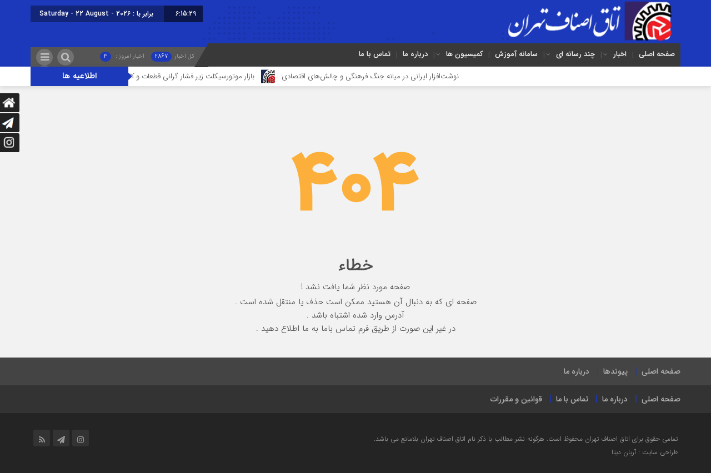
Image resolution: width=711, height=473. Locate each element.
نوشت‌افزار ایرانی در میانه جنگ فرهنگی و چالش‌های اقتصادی (381, 76)
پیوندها (615, 371)
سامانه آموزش (516, 54)
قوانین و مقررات (516, 399)
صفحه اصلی (657, 54)
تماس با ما (374, 54)
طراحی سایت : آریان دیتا (645, 452)
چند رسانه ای (575, 54)
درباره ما (415, 54)
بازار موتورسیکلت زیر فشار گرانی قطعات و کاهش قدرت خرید (179, 76)
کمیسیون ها (464, 54)
